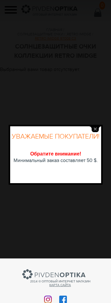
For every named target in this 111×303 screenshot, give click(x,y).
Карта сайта (60, 285)
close (95, 129)
